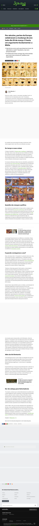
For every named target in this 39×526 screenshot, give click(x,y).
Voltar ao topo (32, 509)
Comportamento (5, 498)
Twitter (15, 60)
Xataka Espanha (4, 514)
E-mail (19, 60)
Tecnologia (9, 8)
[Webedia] (5, 509)
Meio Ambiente (21, 8)
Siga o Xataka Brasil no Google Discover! (19, 25)
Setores (15, 494)
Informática (15, 8)
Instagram (35, 8)
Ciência (4, 8)
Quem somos (4, 520)
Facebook (14, 60)
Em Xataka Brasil (20, 378)
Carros (15, 498)
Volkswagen (11, 28)
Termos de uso (18, 520)
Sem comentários (10, 60)
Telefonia (27, 8)
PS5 (7, 28)
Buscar (35, 505)
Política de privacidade (11, 521)
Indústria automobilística (31, 496)
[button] (12, 91)
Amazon (19, 28)
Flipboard (17, 60)
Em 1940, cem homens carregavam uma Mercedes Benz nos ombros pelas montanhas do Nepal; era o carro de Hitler (25, 381)
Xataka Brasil (19, 3)
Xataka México (11, 514)
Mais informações (13, 524)
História (20, 423)
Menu (4, 5)
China (4, 28)
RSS (12, 484)
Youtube (8, 484)
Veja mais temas (5, 501)
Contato (24, 520)
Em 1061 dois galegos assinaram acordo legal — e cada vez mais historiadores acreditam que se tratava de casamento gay (24, 232)
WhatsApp (37, 8)
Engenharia (29, 492)
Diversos (15, 423)
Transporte (16, 496)
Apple (15, 28)
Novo (35, 5)
